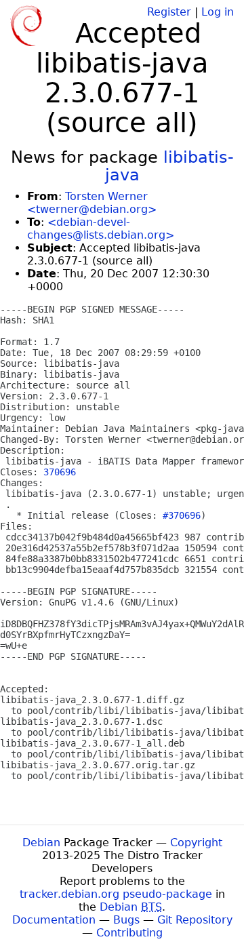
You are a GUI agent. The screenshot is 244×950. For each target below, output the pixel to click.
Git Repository (194, 919)
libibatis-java (169, 166)
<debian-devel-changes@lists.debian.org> (100, 228)
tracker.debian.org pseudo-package (116, 894)
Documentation (54, 919)
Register (169, 11)
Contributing (129, 932)
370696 (59, 472)
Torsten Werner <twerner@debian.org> (92, 203)
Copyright (196, 842)
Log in (217, 11)
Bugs (126, 919)
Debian (41, 842)
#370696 (182, 515)
